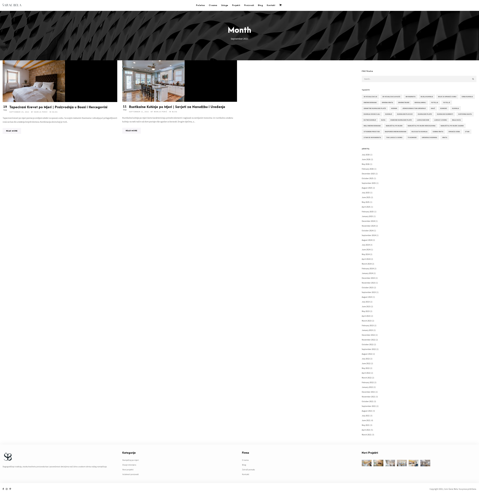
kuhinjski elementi (445, 114)
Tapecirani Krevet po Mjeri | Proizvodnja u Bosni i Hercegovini (58, 107)
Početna (200, 5)
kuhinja (455, 108)
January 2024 (367, 273)
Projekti (236, 5)
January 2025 (367, 216)
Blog (260, 5)
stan (467, 131)
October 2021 (367, 401)
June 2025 (366, 197)
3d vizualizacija (370, 97)
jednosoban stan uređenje (414, 108)
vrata (444, 137)
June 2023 (366, 306)
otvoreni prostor (372, 131)
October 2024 (367, 230)
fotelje (446, 102)
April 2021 (366, 430)
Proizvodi (249, 5)
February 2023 (368, 325)
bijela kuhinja (427, 97)
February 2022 (368, 382)
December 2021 (368, 392)
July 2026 (366, 154)
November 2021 (368, 396)
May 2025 (365, 202)
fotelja (434, 102)
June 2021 (366, 420)
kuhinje (388, 114)
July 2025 (366, 192)
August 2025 (367, 188)
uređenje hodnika (429, 137)
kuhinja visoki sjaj (372, 114)
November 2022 (368, 339)
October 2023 (367, 287)
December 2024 (368, 221)
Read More (12, 131)
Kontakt (271, 5)
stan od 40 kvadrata (372, 137)
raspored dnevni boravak (395, 131)
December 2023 (368, 278)
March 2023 (366, 320)
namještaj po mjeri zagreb (452, 126)
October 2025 (367, 178)
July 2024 (366, 245)
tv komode (412, 137)
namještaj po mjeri (394, 126)
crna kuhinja (467, 97)
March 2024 (366, 263)
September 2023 (369, 292)
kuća (383, 120)
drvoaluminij (420, 102)
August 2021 (367, 411)
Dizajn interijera (129, 465)
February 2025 (368, 211)
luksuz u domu (440, 120)
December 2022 (368, 335)
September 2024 (369, 235)
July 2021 (366, 415)
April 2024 (366, 259)
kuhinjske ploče (425, 114)
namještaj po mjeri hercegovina (421, 126)
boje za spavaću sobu (447, 97)
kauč (433, 108)
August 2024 (367, 240)
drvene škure (403, 102)
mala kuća (456, 120)
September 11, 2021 (139, 112)
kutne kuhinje (370, 120)
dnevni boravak (370, 102)
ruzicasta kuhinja (419, 131)
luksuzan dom (423, 120)
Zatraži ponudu (248, 469)
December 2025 (368, 173)
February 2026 (368, 169)
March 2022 (366, 377)
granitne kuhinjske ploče (375, 108)
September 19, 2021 (19, 112)
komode (443, 108)
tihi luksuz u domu (394, 137)
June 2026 (366, 159)
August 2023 (367, 297)
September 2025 (369, 183)
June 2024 (366, 249)
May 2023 (365, 311)
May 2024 (365, 254)
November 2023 (368, 282)
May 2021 (365, 425)
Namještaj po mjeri (130, 460)
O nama (213, 5)
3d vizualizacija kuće (391, 97)
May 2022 (365, 368)
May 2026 (365, 164)
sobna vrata (438, 131)
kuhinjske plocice (405, 114)
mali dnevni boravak (372, 126)
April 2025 (366, 207)
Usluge (224, 5)
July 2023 (366, 301)
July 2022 (366, 358)
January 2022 (367, 387)
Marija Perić (41, 112)
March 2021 (366, 434)
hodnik (394, 108)
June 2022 (366, 363)
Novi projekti (127, 469)
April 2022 (366, 373)
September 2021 (369, 406)
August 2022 (367, 354)
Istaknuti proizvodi (130, 474)
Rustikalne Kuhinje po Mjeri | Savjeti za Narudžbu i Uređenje (177, 107)
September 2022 (369, 349)
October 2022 (367, 344)
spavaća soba (454, 131)
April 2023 (366, 316)
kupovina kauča (465, 114)
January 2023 (367, 330)
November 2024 (368, 226)
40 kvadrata (411, 97)
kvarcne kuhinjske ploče (401, 120)
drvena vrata (387, 102)
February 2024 (368, 268)
